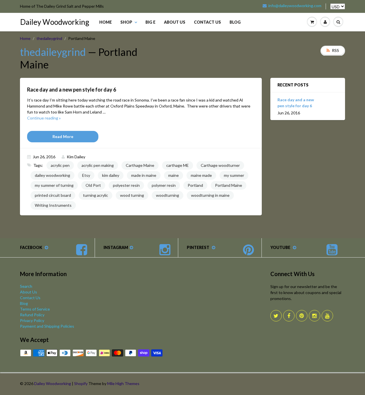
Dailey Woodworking (54, 22)
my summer (234, 175)
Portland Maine (228, 185)
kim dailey (110, 175)
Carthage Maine (140, 165)
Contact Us (207, 22)
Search (26, 286)
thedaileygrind (49, 38)
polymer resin (164, 185)
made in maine (143, 175)
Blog (235, 22)
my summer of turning (54, 185)
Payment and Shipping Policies (47, 326)
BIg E (150, 22)
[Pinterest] (301, 315)
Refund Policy (32, 314)
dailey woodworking (52, 175)
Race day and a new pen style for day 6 (295, 102)
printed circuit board (53, 195)
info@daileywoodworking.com (294, 5)
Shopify (81, 383)
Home (105, 22)
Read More (62, 136)
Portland (195, 185)
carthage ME (177, 165)
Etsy (86, 175)
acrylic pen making (98, 165)
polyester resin (126, 185)
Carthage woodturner (220, 165)
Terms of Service (35, 309)
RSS (335, 50)
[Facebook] (289, 315)
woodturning (167, 195)
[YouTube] (327, 315)
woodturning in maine (210, 195)
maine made (201, 175)
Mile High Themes (123, 383)
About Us (174, 22)
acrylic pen (60, 165)
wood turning (132, 195)
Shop (126, 22)
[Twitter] (276, 315)
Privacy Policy (32, 320)
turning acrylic (95, 195)
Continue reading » (44, 118)
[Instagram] (314, 315)
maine (173, 175)
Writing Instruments (53, 205)
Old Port (93, 185)
